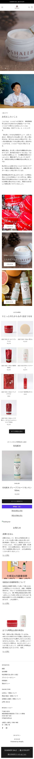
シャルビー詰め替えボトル (25, 392)
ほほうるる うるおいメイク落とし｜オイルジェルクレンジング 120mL (9, 420)
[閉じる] (31, 748)
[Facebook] (2, 728)
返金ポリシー (6, 683)
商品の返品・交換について (10, 696)
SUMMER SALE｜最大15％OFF (17, 1)
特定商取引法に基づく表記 (10, 674)
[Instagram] (6, 728)
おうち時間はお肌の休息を (13, 630)
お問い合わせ (6, 702)
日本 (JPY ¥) (16, 735)
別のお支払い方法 (17, 510)
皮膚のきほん (8, 534)
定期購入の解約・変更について (11, 699)
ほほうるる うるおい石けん (25, 339)
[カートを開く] (32, 7)
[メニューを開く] (2, 7)
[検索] (29, 7)
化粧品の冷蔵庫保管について (14, 582)
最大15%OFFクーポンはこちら (17, 754)
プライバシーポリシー (8, 677)
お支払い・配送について (9, 693)
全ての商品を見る (17, 431)
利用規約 (4, 680)
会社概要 (4, 671)
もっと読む (6, 555)
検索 (3, 668)
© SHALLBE (17, 739)
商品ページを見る (10, 63)
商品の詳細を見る (17, 515)
